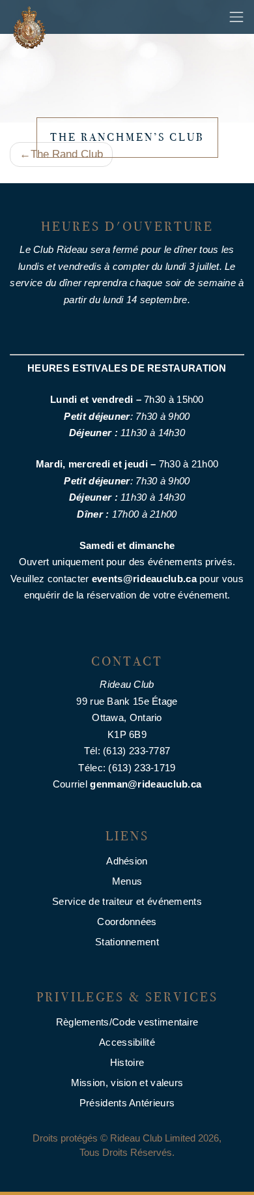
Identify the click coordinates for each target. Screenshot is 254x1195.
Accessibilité (127, 1042)
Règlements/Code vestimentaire (127, 1021)
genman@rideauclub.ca (145, 783)
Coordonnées (126, 921)
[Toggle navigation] (236, 17)
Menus (127, 881)
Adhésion (126, 860)
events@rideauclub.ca (144, 578)
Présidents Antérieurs (127, 1102)
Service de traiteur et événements (127, 901)
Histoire (127, 1062)
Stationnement (127, 941)
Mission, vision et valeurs (127, 1082)
